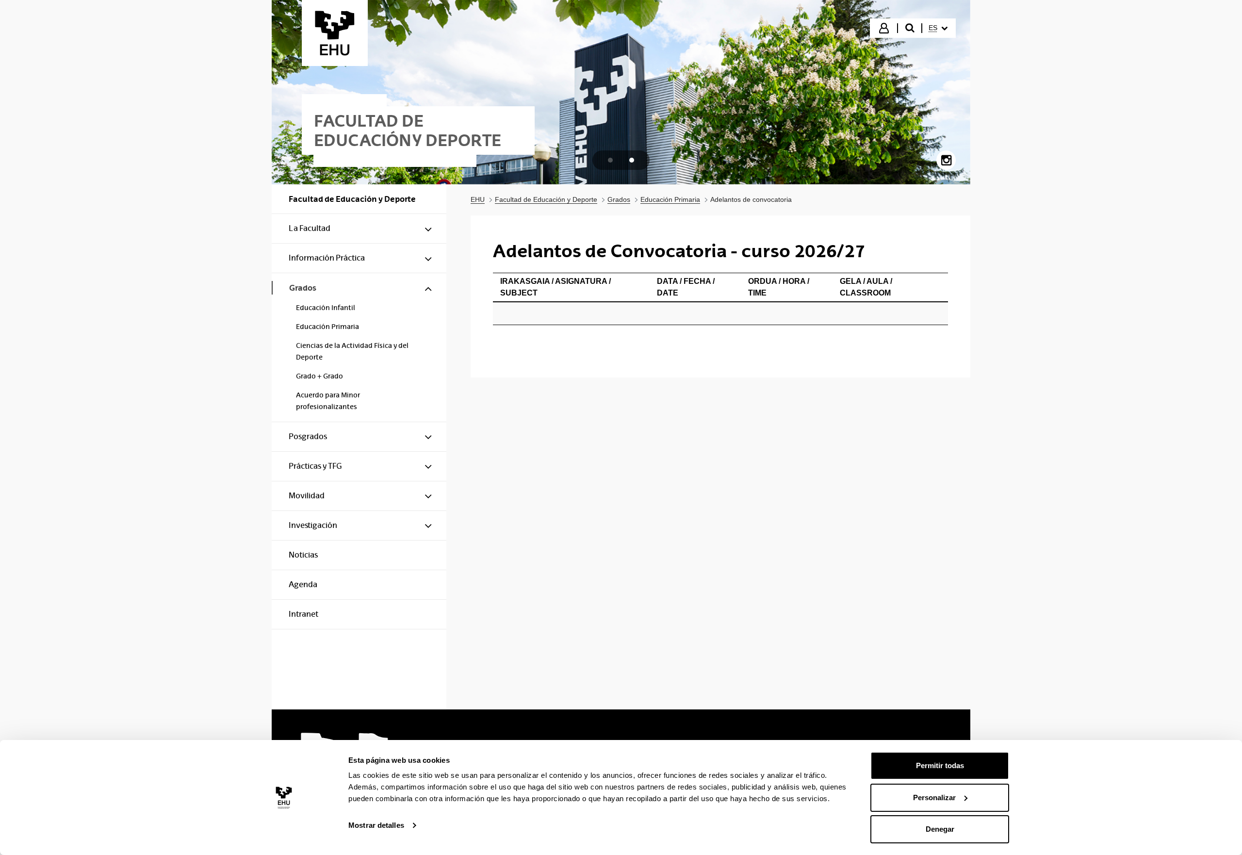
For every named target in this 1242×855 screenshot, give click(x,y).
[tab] (610, 160)
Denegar (940, 829)
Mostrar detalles (376, 825)
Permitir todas (940, 765)
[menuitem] (938, 28)
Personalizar (934, 797)
